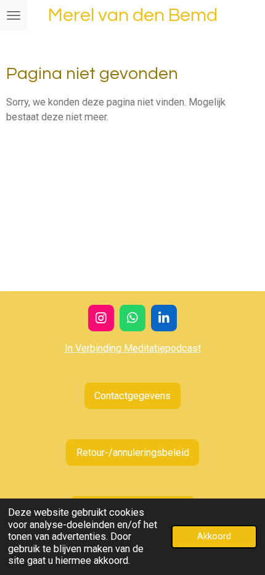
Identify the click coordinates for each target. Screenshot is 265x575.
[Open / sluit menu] (13, 15)
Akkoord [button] (214, 536)
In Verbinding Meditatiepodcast (133, 348)
